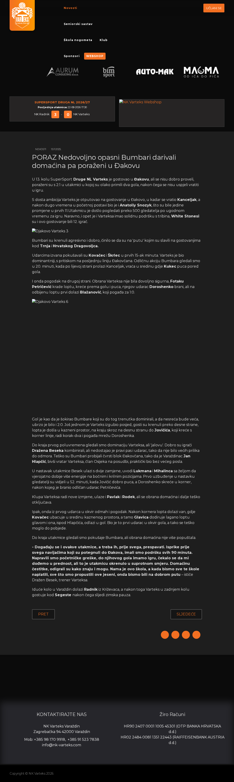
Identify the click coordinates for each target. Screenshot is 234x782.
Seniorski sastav (78, 24)
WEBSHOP (95, 56)
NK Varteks (81, 114)
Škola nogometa (78, 40)
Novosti (70, 8)
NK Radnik (42, 114)
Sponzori (72, 56)
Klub (104, 40)
